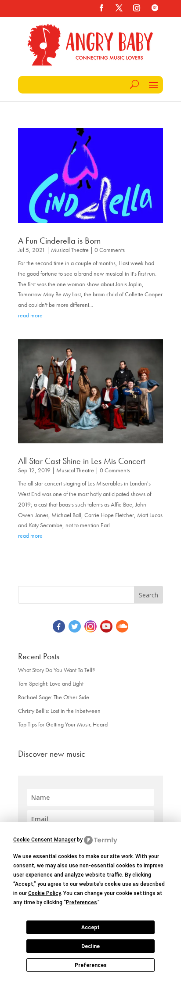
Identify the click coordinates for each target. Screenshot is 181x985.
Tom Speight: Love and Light (50, 683)
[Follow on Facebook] (101, 8)
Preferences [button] (81, 902)
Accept (90, 927)
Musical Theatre (70, 250)
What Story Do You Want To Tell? (56, 670)
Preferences (91, 965)
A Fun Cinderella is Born (59, 240)
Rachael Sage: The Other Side (53, 697)
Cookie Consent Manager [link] (44, 840)
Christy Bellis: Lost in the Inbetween (59, 711)
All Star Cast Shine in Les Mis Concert (81, 461)
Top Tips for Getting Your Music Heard (63, 724)
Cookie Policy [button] (44, 893)
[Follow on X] (119, 8)
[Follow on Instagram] (137, 8)
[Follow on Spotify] (155, 8)
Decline (90, 946)
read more (30, 315)
